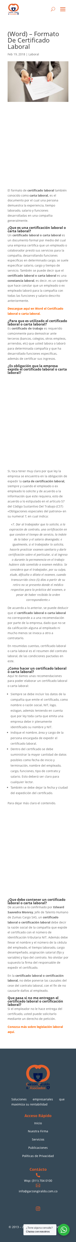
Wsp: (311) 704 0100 (38, 1181)
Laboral (33, 54)
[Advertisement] (38, 149)
